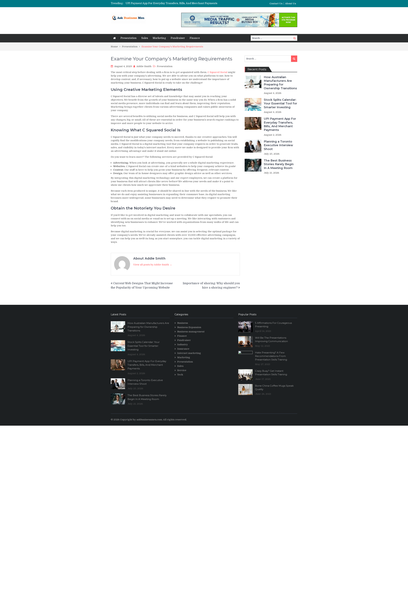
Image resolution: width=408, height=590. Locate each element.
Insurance (183, 348)
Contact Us (276, 3)
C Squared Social (217, 72)
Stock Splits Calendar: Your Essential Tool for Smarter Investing (280, 103)
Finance (195, 38)
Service (181, 370)
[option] (174, 3)
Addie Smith (143, 66)
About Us (290, 3)
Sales (144, 38)
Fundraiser (178, 38)
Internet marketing (189, 353)
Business (182, 323)
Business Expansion (189, 327)
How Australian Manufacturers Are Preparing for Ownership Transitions (280, 82)
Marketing (159, 38)
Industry (182, 344)
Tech (180, 374)
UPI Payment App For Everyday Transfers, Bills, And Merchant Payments (171, 3)
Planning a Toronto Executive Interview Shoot (278, 145)
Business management (190, 331)
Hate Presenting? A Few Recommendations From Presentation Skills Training (271, 356)
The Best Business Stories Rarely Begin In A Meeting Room (279, 164)
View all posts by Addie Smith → (152, 264)
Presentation (128, 38)
